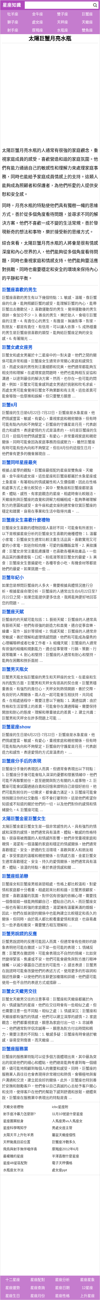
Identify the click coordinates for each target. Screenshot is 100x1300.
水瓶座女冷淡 (13, 1170)
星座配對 (37, 1280)
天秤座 (62, 22)
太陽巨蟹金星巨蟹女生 (24, 818)
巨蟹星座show (16, 727)
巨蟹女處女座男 (17, 347)
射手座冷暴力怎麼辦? (19, 1114)
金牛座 (37, 14)
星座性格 (62, 1296)
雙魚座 (87, 30)
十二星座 (12, 1280)
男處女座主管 (62, 1128)
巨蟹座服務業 (15, 1049)
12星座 (87, 1288)
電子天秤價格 (62, 1163)
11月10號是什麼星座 (67, 1114)
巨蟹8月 (9, 405)
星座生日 (12, 1296)
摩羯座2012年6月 (65, 1149)
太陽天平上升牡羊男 (18, 1135)
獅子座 (12, 22)
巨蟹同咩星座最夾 (19, 462)
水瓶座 (62, 30)
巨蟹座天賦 (13, 611)
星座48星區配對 (15, 1163)
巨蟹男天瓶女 (15, 669)
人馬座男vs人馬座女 (67, 1121)
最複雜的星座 (13, 1156)
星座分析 (62, 1280)
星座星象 (87, 1280)
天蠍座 (87, 22)
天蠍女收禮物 (13, 1107)
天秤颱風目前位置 (16, 1142)
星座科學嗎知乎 (15, 1128)
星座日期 (62, 1288)
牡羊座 (12, 14)
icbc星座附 (60, 1107)
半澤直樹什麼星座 (65, 1156)
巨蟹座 (87, 14)
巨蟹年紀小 (13, 577)
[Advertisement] (50, 93)
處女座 (37, 22)
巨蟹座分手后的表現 (21, 761)
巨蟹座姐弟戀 (15, 876)
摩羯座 (37, 30)
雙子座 (62, 14)
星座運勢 (12, 1288)
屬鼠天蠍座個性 (64, 1135)
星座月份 (37, 1296)
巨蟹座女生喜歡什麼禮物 (26, 520)
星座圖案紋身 (13, 1121)
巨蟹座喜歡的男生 (19, 289)
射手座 (12, 30)
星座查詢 (37, 1288)
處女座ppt (59, 1170)
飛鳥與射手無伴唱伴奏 (20, 1149)
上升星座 (87, 1296)
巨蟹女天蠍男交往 (19, 991)
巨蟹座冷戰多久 (64, 1142)
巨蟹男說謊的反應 (19, 933)
